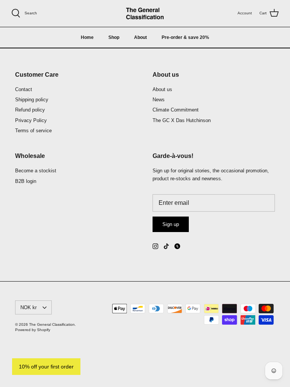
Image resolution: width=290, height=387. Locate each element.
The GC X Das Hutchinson (182, 120)
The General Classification (52, 324)
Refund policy (30, 110)
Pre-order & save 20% (185, 37)
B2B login (25, 181)
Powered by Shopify (32, 330)
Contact (23, 89)
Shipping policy (31, 99)
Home (87, 37)
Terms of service (33, 130)
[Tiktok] (166, 246)
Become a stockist (35, 170)
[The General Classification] (145, 13)
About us (162, 89)
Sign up (170, 224)
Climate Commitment (176, 110)
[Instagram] (155, 246)
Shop (113, 37)
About (140, 37)
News (159, 99)
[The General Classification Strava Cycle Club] (177, 246)
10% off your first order (46, 367)
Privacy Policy (31, 120)
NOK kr (28, 307)
